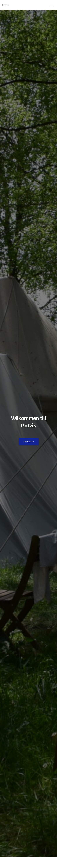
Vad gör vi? (28, 442)
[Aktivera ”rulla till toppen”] (51, 851)
